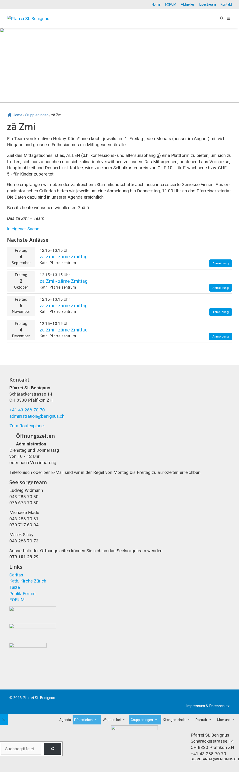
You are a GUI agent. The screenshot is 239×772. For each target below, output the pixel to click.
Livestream (207, 4)
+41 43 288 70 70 (27, 410)
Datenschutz (219, 706)
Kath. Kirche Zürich (27, 581)
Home (156, 4)
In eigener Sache (23, 228)
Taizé (14, 587)
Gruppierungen (142, 720)
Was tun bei (112, 720)
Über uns (224, 720)
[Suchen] (52, 749)
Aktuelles (188, 4)
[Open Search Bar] (221, 18)
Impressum (195, 706)
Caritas (16, 575)
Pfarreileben (83, 720)
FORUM (170, 4)
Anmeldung (220, 263)
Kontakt (226, 4)
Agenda (65, 720)
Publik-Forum (22, 593)
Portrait (201, 720)
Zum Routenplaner (27, 425)
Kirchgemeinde (174, 720)
